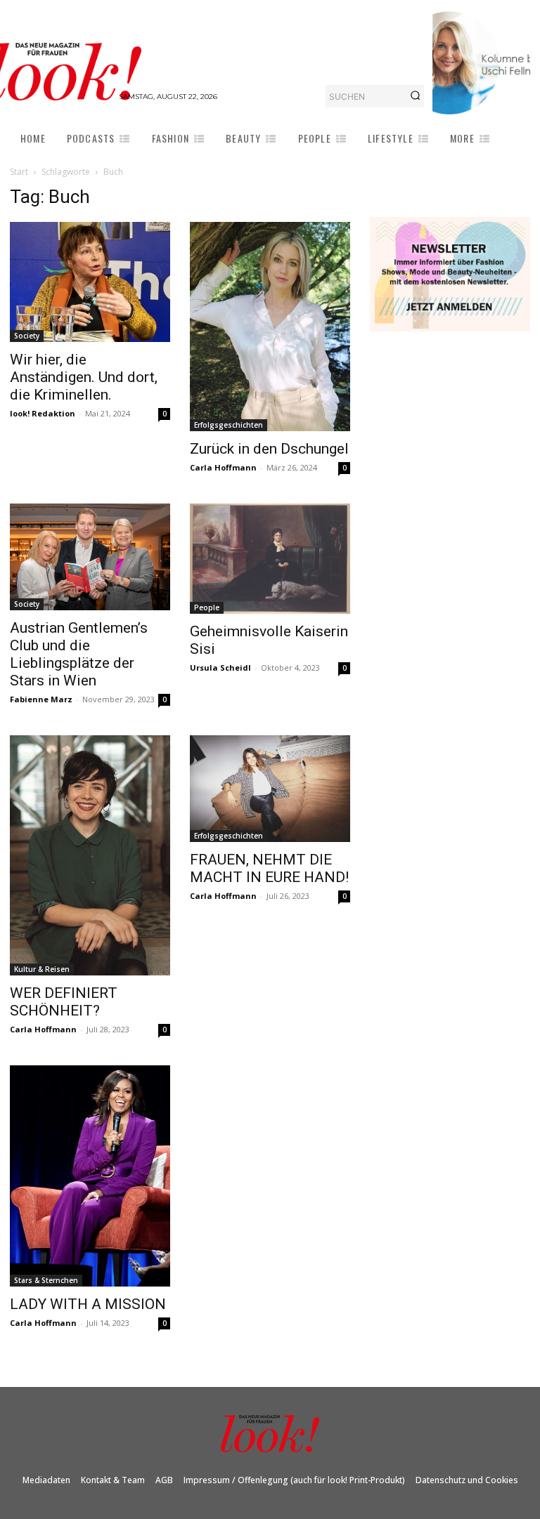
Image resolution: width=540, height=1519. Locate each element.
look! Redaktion (42, 413)
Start (19, 172)
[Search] (415, 96)
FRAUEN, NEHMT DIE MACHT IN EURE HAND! (269, 868)
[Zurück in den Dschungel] (270, 326)
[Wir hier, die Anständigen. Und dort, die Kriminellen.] (90, 282)
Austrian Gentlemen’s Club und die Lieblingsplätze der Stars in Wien (79, 654)
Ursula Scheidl (220, 667)
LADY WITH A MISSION (88, 1304)
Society (26, 336)
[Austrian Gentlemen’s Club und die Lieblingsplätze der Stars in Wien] (90, 557)
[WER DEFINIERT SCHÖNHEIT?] (90, 855)
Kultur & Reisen (42, 969)
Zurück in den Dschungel (269, 448)
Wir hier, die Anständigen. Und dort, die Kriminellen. (84, 377)
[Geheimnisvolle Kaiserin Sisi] (270, 559)
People (206, 607)
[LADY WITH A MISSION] (90, 1176)
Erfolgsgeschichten (228, 425)
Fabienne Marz (41, 699)
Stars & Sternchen (46, 1280)
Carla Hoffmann (223, 467)
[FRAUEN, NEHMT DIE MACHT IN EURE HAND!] (270, 788)
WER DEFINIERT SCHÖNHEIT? (63, 1002)
